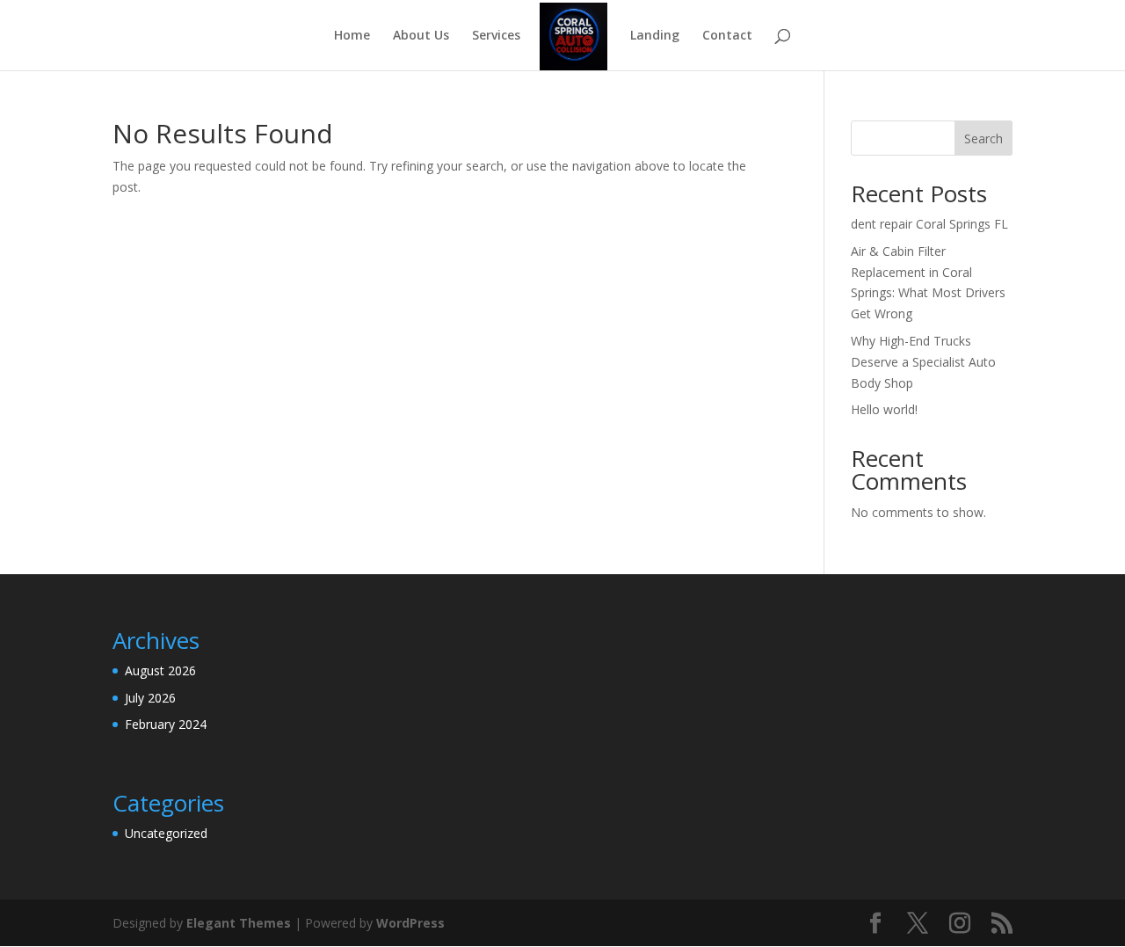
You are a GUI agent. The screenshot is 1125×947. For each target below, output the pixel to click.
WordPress (410, 922)
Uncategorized (166, 833)
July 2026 (150, 697)
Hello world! (884, 409)
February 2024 (166, 724)
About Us (421, 36)
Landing (654, 36)
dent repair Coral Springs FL (929, 223)
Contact (727, 36)
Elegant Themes (238, 922)
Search (983, 138)
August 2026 (160, 670)
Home (352, 36)
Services (496, 36)
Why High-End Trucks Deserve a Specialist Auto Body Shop (923, 361)
